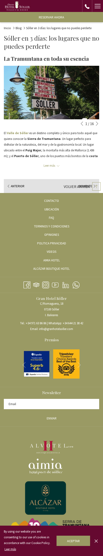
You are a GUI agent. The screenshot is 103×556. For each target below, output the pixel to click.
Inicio (7, 28)
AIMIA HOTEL (57, 261)
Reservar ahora (51, 17)
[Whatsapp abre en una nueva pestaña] (76, 284)
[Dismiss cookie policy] (96, 541)
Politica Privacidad (51, 243)
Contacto (51, 201)
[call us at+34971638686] (87, 6)
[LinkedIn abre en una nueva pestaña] (65, 284)
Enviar (52, 418)
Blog (19, 28)
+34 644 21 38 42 (73, 323)
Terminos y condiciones (51, 226)
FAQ (51, 218)
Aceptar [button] (73, 541)
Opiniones (51, 235)
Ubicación (51, 209)
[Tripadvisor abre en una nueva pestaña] (36, 284)
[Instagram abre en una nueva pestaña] (45, 284)
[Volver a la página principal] (17, 6)
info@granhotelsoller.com (56, 329)
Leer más (10, 549)
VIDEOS (57, 252)
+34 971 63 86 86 (36, 323)
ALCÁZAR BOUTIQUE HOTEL (57, 269)
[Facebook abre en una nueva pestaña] (26, 284)
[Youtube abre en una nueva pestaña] (55, 284)
